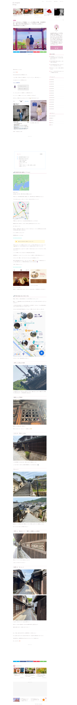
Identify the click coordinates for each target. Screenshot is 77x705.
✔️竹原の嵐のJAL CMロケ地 (23, 158)
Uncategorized (52, 115)
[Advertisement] (30, 61)
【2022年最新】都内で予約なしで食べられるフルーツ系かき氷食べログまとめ (56, 65)
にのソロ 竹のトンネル (23, 162)
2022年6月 (52, 86)
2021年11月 (52, 99)
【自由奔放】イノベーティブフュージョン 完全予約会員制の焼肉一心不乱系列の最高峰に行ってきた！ (57, 57)
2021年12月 (52, 97)
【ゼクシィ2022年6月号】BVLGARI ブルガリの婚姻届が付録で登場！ (57, 72)
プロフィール (61, 1)
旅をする (15, 20)
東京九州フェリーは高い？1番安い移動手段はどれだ (57, 68)
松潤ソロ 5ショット (23, 166)
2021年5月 (52, 106)
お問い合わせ (56, 1)
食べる (51, 124)
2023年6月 (52, 79)
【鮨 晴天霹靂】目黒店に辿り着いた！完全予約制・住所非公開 (56, 62)
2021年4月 (52, 108)
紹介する (51, 122)
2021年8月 (52, 104)
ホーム (43, 1)
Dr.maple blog (16, 3)
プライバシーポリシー (49, 1)
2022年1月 (52, 95)
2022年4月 (52, 88)
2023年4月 (52, 81)
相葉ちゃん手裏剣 (22, 161)
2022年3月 (52, 90)
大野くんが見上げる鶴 (23, 160)
